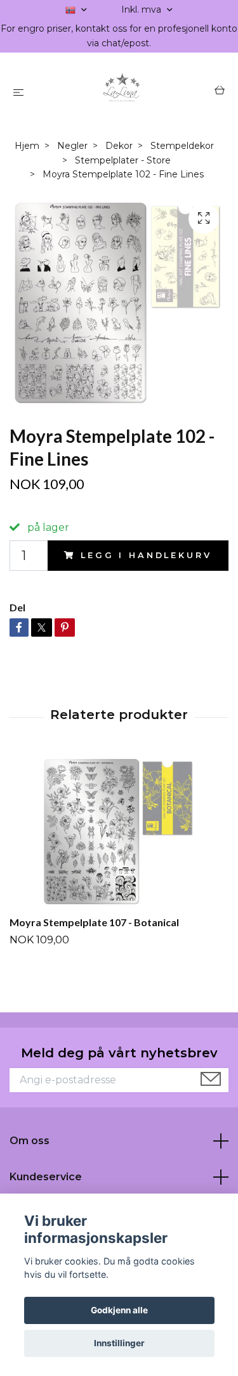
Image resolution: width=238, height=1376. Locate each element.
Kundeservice (46, 1177)
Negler (72, 145)
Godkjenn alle (119, 1310)
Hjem (27, 145)
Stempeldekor (182, 145)
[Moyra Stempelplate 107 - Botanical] (119, 832)
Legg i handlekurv (146, 555)
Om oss (30, 1141)
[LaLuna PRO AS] (121, 92)
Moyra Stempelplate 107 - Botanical (94, 922)
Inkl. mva (142, 9)
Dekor (119, 145)
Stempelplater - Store (123, 160)
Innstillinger (119, 1343)
